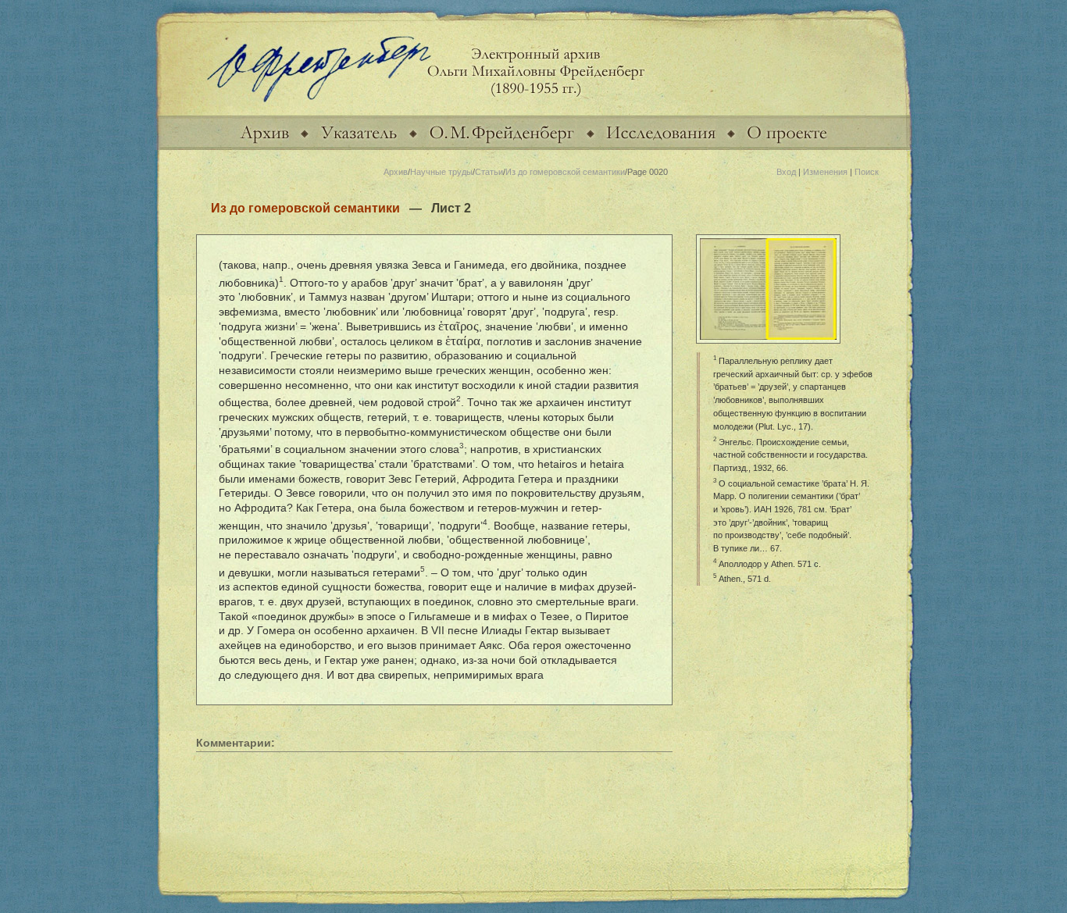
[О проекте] (787, 146)
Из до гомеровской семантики (565, 172)
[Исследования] (660, 146)
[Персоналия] (502, 146)
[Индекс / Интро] (359, 146)
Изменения (825, 172)
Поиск (867, 172)
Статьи (489, 172)
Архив (396, 172)
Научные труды (441, 172)
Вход (786, 172)
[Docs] (264, 146)
